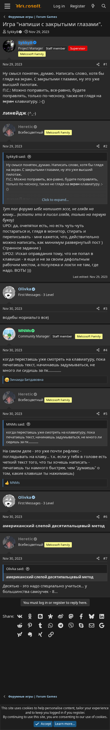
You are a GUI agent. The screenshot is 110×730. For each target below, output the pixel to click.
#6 (105, 516)
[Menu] (7, 6)
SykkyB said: (16, 156)
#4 (105, 350)
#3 (105, 308)
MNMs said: (15, 424)
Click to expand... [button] (55, 199)
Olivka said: (15, 568)
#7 (105, 558)
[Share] (98, 64)
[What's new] (93, 6)
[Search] (104, 6)
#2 (105, 146)
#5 (105, 413)
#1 (105, 64)
